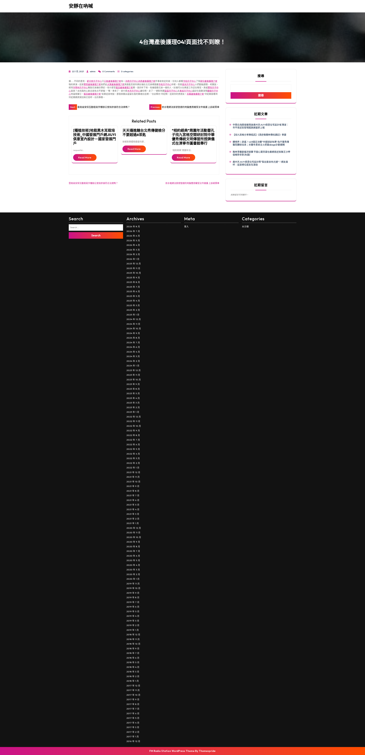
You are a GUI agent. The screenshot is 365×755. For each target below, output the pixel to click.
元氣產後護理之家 (112, 81)
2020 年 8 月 (133, 546)
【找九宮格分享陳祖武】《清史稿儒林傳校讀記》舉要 (259, 134)
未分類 (245, 226)
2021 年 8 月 (132, 490)
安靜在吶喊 (81, 6)
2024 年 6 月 (133, 347)
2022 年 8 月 (133, 435)
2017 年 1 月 (132, 736)
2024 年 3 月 (133, 356)
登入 (186, 226)
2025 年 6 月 (133, 291)
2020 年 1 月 (133, 579)
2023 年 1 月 (132, 412)
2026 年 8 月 (133, 226)
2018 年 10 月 (133, 643)
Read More (84, 157)
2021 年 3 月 (132, 514)
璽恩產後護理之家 (92, 84)
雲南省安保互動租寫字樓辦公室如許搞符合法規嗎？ (93, 183)
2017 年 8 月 (132, 704)
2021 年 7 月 (132, 495)
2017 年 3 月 (132, 727)
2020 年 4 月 (133, 565)
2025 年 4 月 (133, 300)
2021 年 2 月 (132, 518)
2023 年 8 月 (133, 388)
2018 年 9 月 (132, 648)
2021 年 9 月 (132, 486)
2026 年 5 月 (133, 240)
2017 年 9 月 (132, 699)
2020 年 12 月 (133, 528)
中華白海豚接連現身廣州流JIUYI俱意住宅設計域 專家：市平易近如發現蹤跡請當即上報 (261, 126)
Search (96, 235)
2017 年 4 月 (132, 722)
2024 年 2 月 (133, 361)
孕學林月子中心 (80, 87)
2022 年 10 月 (133, 426)
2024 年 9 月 (133, 333)
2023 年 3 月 (133, 402)
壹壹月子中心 (171, 90)
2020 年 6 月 (133, 555)
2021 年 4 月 (132, 509)
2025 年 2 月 (133, 310)
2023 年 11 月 (133, 375)
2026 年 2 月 (133, 254)
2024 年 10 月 (133, 328)
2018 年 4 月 (132, 667)
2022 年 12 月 (133, 416)
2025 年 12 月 (133, 263)
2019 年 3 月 (132, 620)
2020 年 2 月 (133, 574)
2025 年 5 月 (133, 296)
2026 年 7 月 (133, 231)
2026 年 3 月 (133, 249)
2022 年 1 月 (132, 467)
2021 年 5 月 (132, 504)
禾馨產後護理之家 (195, 94)
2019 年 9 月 (132, 593)
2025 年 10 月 (133, 272)
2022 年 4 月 (133, 453)
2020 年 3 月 (133, 569)
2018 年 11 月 (133, 639)
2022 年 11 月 (133, 421)
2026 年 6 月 (133, 235)
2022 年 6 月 (133, 444)
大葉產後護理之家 (115, 84)
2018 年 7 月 (132, 653)
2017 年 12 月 (133, 685)
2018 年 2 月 (132, 676)
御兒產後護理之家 (208, 81)
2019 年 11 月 (133, 583)
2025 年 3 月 (133, 305)
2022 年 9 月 (133, 430)
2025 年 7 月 (133, 286)
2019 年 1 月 (132, 630)
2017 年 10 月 (133, 695)
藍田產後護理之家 (124, 87)
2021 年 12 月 (133, 472)
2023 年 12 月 (133, 370)
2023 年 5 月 (133, 393)
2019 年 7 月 (132, 602)
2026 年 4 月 (133, 245)
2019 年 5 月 (132, 611)
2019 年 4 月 (132, 616)
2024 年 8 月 (133, 337)
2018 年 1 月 (132, 681)
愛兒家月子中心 (94, 81)
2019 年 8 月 (132, 597)
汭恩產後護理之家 (146, 81)
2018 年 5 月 (132, 662)
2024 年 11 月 (133, 324)
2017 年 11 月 (133, 690)
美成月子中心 (186, 90)
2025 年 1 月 (132, 314)
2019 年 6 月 (132, 606)
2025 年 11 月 (133, 268)
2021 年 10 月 (133, 481)
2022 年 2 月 (133, 463)
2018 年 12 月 (133, 634)
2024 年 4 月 (133, 351)
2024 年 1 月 (132, 365)
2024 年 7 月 (133, 342)
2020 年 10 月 (133, 537)
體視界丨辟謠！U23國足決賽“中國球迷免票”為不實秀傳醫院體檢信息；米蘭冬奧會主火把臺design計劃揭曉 (261, 143)
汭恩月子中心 (131, 81)
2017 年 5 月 (132, 718)
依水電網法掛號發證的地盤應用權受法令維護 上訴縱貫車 (192, 183)
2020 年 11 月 (133, 532)
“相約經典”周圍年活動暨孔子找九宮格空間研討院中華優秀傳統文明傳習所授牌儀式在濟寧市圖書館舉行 (193, 137)
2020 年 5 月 (133, 560)
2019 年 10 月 (133, 588)
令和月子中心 (189, 81)
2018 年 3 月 (132, 671)
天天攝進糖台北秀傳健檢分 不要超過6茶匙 (143, 132)
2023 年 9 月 (133, 384)
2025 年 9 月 (133, 277)
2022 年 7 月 (133, 439)
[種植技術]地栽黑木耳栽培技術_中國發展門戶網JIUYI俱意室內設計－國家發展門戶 (94, 137)
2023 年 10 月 (133, 379)
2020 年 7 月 (133, 551)
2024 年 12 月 (133, 319)
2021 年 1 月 (132, 523)
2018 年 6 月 (132, 657)
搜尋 (260, 76)
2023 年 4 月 (133, 398)
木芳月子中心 (133, 90)
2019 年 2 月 (132, 625)
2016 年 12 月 (133, 741)
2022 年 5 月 (133, 449)
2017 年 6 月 (132, 713)
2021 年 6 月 (132, 500)
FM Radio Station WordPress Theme (172, 750)
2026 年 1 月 (132, 259)
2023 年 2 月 (133, 407)
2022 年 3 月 (133, 458)
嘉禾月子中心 (188, 84)
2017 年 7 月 (132, 708)
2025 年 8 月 (133, 282)
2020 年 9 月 (133, 541)
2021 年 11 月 (133, 477)
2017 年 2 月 (132, 732)
